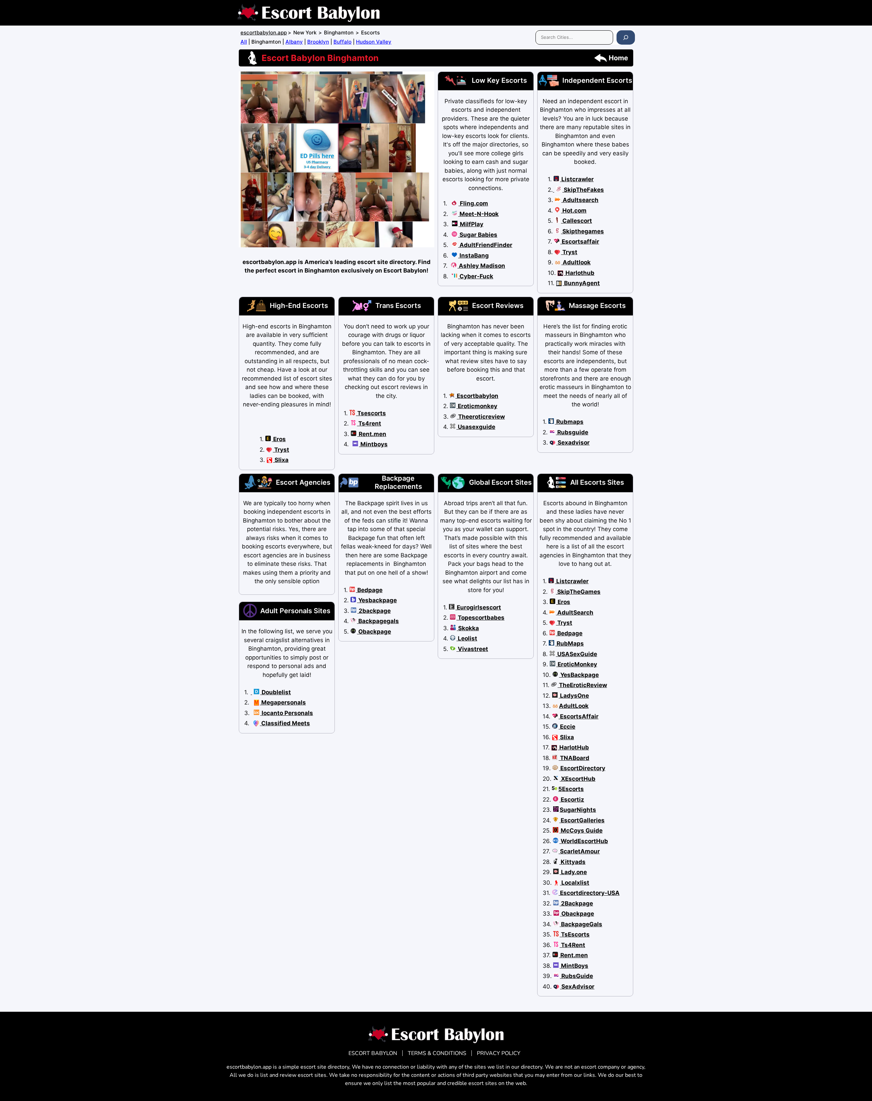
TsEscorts (575, 934)
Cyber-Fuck (475, 276)
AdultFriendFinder (485, 245)
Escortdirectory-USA (589, 892)
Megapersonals (283, 702)
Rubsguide (572, 432)
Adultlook (576, 262)
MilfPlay (470, 224)
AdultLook (574, 705)
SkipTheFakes (583, 189)
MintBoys (574, 965)
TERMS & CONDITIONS (437, 1053)
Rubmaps (569, 421)
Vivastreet (472, 649)
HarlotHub (573, 747)
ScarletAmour (579, 851)
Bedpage (369, 590)
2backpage (374, 610)
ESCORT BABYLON (372, 1053)
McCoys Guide (581, 830)
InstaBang (473, 255)
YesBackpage (579, 674)
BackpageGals (581, 924)
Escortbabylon (476, 395)
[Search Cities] (626, 37)
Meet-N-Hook (478, 214)
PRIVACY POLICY (498, 1053)
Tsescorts (371, 413)
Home (618, 58)
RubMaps (569, 643)
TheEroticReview (582, 685)
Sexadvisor (573, 442)
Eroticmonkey (476, 406)
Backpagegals (378, 621)
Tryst (569, 252)
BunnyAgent (581, 283)
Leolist (466, 638)
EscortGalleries (582, 820)
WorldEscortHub (583, 841)
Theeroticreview (481, 416)
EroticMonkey (576, 664)
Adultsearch (579, 200)
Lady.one (573, 872)
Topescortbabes (480, 617)
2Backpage (576, 903)
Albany (294, 41)
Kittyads (572, 861)
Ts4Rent (572, 945)
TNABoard (574, 758)
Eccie (567, 726)
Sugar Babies (477, 234)
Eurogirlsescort (478, 607)
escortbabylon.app (263, 32)
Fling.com (473, 203)
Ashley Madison (481, 265)
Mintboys (373, 444)
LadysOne (574, 695)
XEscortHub (577, 778)
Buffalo (342, 41)
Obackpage (374, 631)
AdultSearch (574, 612)
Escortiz (571, 799)
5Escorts (571, 789)
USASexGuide (576, 654)
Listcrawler (577, 179)
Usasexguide (475, 426)
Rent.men (371, 434)
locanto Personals (286, 713)
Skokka (468, 628)
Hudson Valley (373, 41)
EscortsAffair (578, 716)
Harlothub (579, 272)
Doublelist (275, 692)
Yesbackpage (377, 600)
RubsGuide (576, 976)
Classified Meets (285, 723)
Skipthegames (582, 231)
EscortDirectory (582, 768)
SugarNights (578, 809)
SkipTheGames (578, 591)
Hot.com (574, 210)
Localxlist (574, 882)
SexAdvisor (577, 986)
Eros (279, 439)
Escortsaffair (579, 241)
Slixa (281, 459)
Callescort (576, 220)
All (243, 41)
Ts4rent (369, 423)
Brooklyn (318, 41)
